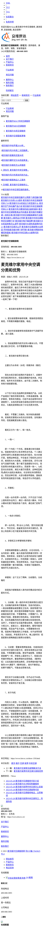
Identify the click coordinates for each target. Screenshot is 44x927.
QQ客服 (29, 877)
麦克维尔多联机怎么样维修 (13, 165)
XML (8, 3)
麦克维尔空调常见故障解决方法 (27, 768)
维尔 (18, 763)
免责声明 (10, 22)
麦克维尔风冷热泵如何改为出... (15, 175)
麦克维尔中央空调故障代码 (22, 790)
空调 (22, 763)
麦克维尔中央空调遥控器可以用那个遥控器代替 (21, 197)
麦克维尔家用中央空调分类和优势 (28, 771)
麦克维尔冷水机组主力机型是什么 (24, 203)
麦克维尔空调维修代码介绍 (22, 781)
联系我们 (10, 86)
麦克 (13, 763)
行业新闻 (10, 70)
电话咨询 (10, 868)
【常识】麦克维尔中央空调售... (15, 170)
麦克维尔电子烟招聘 (24, 221)
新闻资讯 (10, 65)
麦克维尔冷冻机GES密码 (11, 200)
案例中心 (10, 80)
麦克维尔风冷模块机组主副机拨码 (23, 209)
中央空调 (33, 763)
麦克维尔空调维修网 (16, 851)
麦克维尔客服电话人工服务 (13, 180)
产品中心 (10, 62)
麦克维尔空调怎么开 (12, 227)
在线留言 (10, 90)
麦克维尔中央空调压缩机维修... (16, 190)
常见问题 (10, 75)
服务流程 (10, 83)
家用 (26, 763)
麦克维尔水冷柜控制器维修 (22, 784)
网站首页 (15, 95)
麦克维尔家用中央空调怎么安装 (24, 787)
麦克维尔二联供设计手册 (14, 218)
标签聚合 (10, 17)
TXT (8, 7)
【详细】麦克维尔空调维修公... (15, 185)
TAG (8, 12)
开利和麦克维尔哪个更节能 (15, 230)
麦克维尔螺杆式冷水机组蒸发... (15, 160)
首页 (8, 56)
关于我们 (10, 59)
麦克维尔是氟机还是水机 (12, 155)
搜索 (26, 100)
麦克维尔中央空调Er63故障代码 (24, 233)
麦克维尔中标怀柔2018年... (13, 146)
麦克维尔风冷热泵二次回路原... (15, 150)
